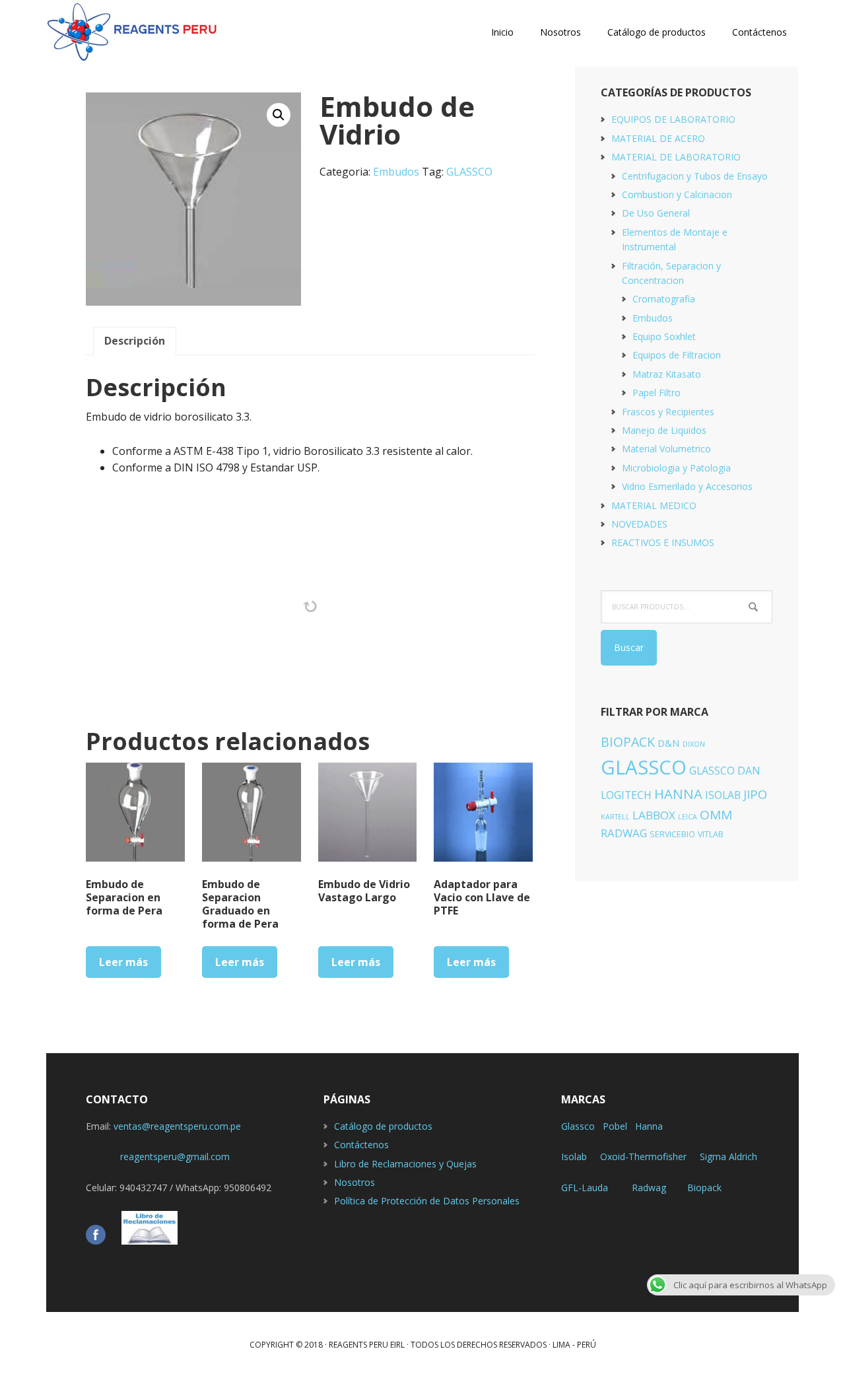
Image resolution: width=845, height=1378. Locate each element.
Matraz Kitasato (666, 374)
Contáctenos (361, 1144)
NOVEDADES (639, 524)
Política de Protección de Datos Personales (427, 1200)
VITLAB (711, 834)
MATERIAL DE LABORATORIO (676, 157)
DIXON (694, 744)
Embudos (396, 171)
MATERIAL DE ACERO (658, 138)
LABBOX (653, 815)
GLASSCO (469, 171)
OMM (716, 814)
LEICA (687, 816)
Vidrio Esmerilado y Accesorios (687, 486)
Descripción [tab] (134, 340)
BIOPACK (628, 742)
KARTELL (615, 816)
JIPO (755, 794)
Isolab (574, 1156)
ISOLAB (723, 795)
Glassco (578, 1126)
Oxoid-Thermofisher (643, 1156)
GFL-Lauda (584, 1187)
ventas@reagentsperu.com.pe (177, 1126)
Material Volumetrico (666, 448)
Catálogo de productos (383, 1126)
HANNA (678, 793)
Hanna (649, 1126)
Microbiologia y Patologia (676, 468)
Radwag (649, 1187)
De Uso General (656, 213)
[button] (278, 115)
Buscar (629, 647)
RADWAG (624, 833)
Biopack (704, 1187)
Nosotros (354, 1182)
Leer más (123, 962)
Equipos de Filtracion (676, 355)
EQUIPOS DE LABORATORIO (673, 119)
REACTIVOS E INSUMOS (662, 542)
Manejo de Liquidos (664, 430)
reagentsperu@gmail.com (158, 1156)
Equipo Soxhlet (664, 336)
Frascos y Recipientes (668, 411)
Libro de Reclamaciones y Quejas (405, 1163)
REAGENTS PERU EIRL (132, 33)
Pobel (615, 1126)
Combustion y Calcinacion (677, 194)
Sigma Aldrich (728, 1156)
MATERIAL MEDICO (653, 505)
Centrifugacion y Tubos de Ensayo (695, 176)
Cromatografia (663, 299)
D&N (669, 742)
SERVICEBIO (672, 834)
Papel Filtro (656, 392)
